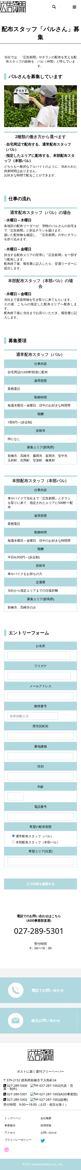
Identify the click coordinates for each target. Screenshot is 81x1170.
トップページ (12, 1118)
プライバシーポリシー (18, 1140)
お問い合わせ (48, 1132)
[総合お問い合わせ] (40, 1031)
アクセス (9, 1132)
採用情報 (45, 1125)
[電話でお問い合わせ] (40, 1001)
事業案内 (9, 1125)
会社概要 (45, 1118)
